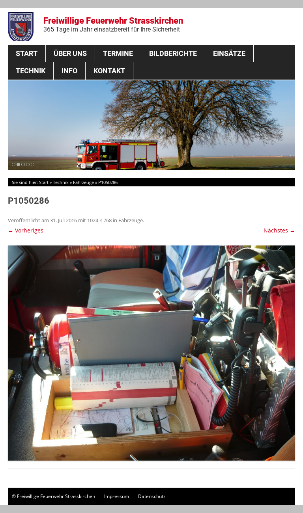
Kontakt (109, 71)
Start (26, 53)
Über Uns (70, 53)
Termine (118, 53)
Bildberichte (173, 53)
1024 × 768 (99, 220)
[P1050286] (151, 353)
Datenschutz (152, 496)
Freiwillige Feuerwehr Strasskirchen (113, 24)
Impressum (116, 496)
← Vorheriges (25, 230)
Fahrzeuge (83, 182)
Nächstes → (279, 230)
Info (69, 71)
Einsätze (229, 53)
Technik (30, 71)
